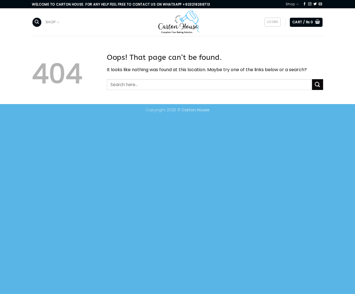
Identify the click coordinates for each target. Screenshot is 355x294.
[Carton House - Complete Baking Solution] (177, 22)
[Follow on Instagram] (309, 4)
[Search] (36, 22)
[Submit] (317, 84)
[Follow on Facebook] (304, 4)
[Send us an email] (320, 4)
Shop (290, 4)
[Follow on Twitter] (315, 4)
